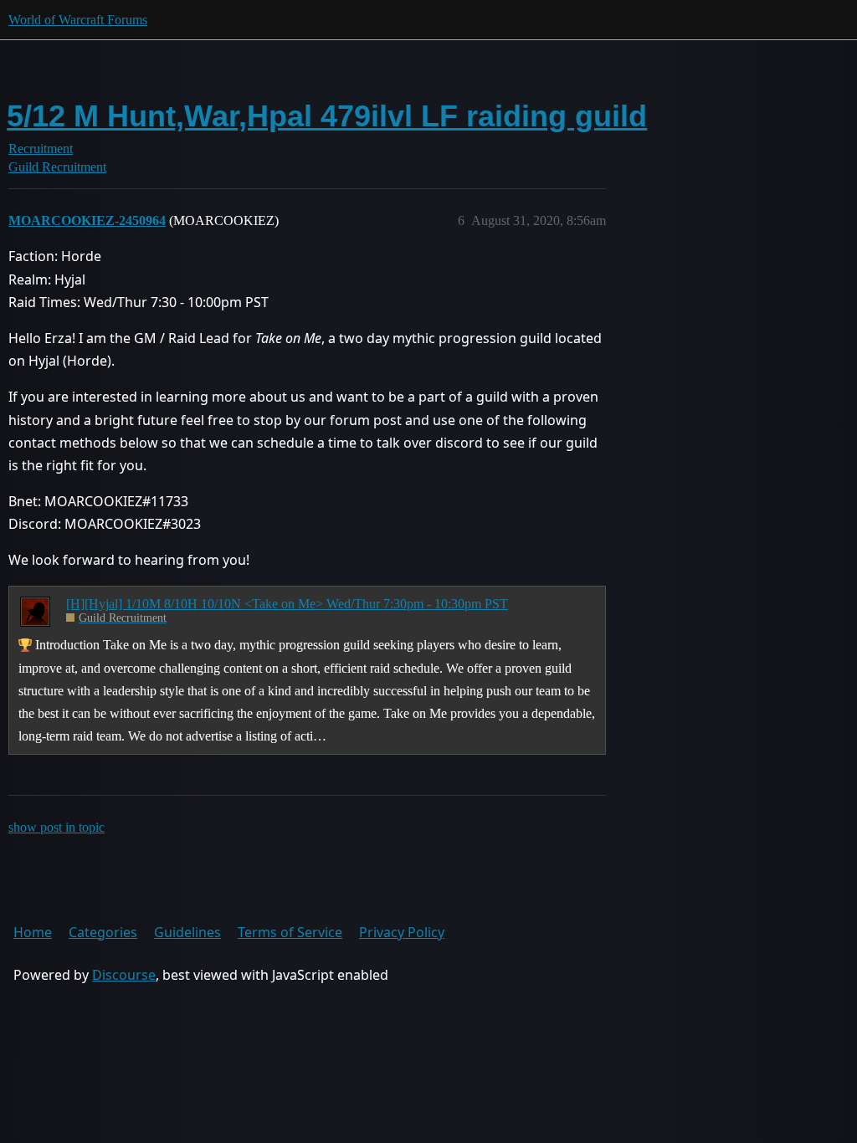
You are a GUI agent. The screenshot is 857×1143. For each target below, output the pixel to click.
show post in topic (56, 827)
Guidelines (187, 932)
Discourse (124, 975)
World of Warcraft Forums (77, 20)
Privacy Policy (401, 932)
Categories (103, 932)
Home (32, 932)
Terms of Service (290, 932)
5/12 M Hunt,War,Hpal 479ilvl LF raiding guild (327, 116)
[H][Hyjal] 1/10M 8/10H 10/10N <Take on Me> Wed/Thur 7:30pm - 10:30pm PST (287, 604)
